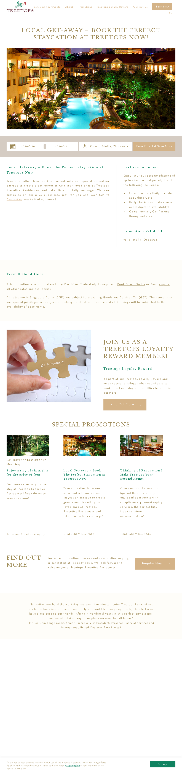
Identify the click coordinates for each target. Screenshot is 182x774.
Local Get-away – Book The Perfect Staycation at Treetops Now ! (84, 474)
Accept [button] (163, 764)
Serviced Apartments (47, 7)
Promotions (85, 7)
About (69, 7)
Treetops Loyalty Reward (113, 7)
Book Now (162, 7)
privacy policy (72, 766)
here (158, 388)
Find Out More (122, 404)
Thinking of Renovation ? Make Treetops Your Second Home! (141, 474)
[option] (84, 486)
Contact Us (140, 7)
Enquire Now (152, 563)
